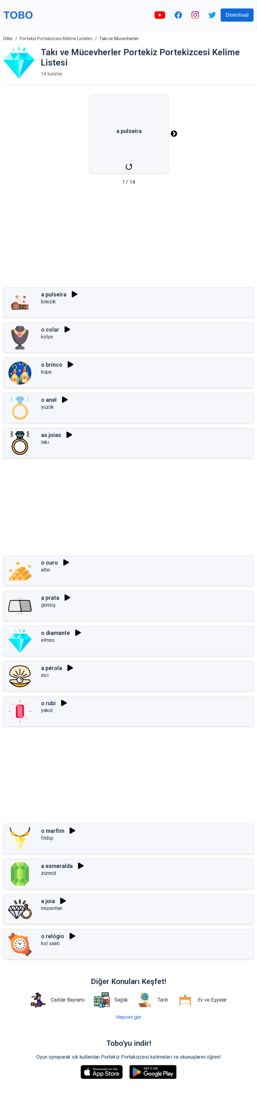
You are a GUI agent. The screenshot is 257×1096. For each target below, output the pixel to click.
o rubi (48, 703)
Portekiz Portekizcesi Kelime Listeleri (56, 38)
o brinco (51, 364)
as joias (51, 435)
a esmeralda (57, 866)
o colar (50, 329)
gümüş (48, 605)
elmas (48, 640)
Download (237, 15)
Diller (8, 38)
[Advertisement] (128, 238)
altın (45, 570)
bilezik (48, 302)
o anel (49, 399)
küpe (46, 372)
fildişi (47, 838)
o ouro (49, 562)
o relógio (52, 936)
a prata (50, 597)
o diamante (55, 633)
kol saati (50, 943)
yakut (47, 710)
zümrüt (48, 873)
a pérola (51, 668)
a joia (48, 901)
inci (45, 675)
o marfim (52, 830)
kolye (47, 337)
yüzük (47, 407)
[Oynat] (75, 294)
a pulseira (53, 294)
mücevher (51, 908)
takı (45, 442)
